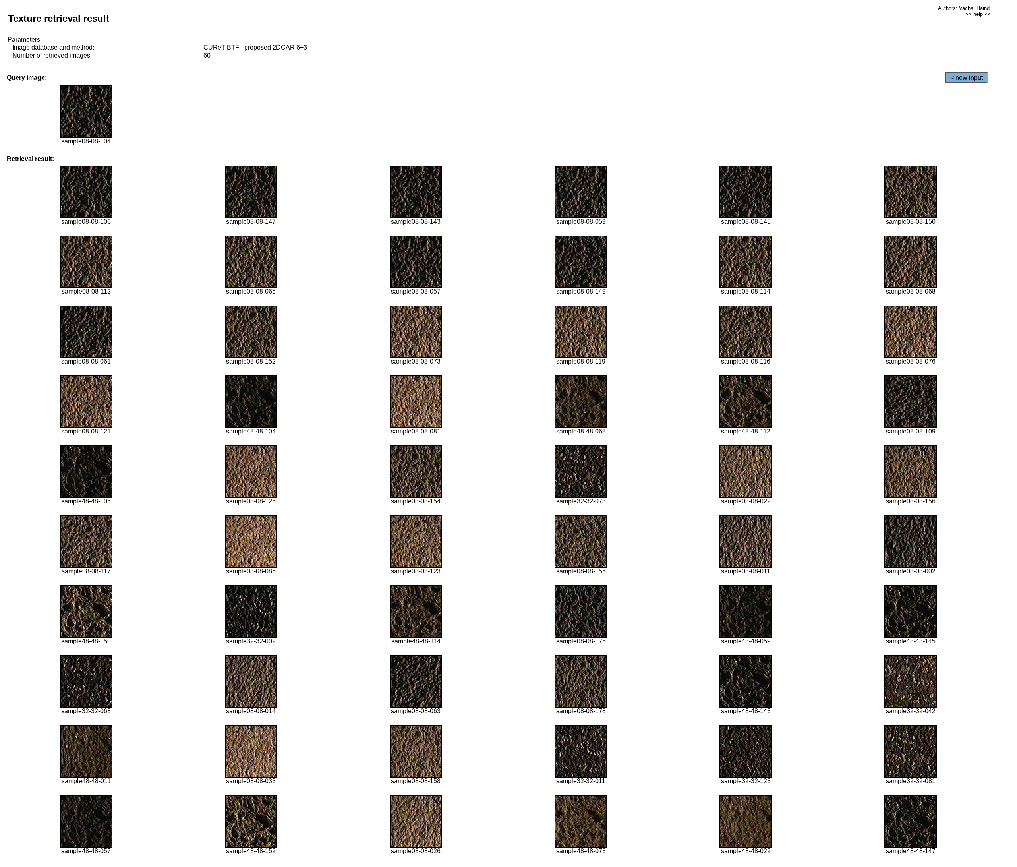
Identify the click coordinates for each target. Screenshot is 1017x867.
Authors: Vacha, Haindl (964, 8)
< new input (966, 77)
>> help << (978, 14)
